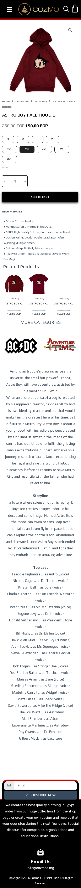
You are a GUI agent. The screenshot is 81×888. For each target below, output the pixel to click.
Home (6, 101)
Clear (5, 167)
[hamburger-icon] (9, 9)
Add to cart (40, 197)
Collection (22, 101)
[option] (20, 351)
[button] (70, 30)
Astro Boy (40, 101)
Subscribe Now (42, 795)
